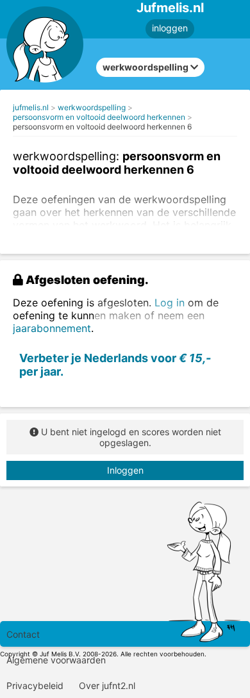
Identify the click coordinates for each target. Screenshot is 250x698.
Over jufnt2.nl (107, 685)
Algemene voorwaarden (56, 659)
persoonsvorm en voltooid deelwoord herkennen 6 (102, 126)
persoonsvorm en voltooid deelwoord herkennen (99, 117)
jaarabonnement (52, 328)
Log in (169, 302)
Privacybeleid (34, 685)
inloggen (170, 27)
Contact (23, 634)
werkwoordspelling (92, 107)
